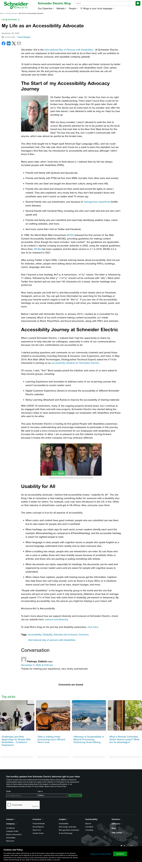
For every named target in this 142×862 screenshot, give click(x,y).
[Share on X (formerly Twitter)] (14, 44)
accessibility (34, 634)
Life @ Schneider (11, 13)
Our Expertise (45, 8)
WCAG (37, 249)
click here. (93, 627)
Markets (61, 8)
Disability (47, 634)
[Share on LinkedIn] (9, 44)
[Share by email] (19, 44)
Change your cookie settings (100, 854)
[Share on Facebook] (3, 44)
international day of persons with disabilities (51, 640)
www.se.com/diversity (56, 619)
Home (2, 13)
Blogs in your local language (97, 8)
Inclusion (83, 634)
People (72, 8)
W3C (70, 235)
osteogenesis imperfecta (97, 201)
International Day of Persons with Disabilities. (68, 49)
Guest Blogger (24, 37)
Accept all (120, 854)
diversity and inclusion (66, 634)
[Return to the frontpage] (16, 5)
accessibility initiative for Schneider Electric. (76, 363)
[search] (138, 3)
